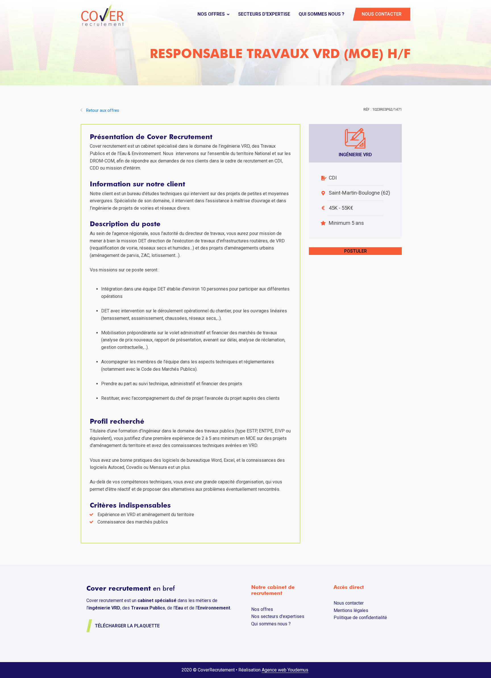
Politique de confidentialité (360, 617)
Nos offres (211, 14)
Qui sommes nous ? (321, 14)
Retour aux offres (102, 110)
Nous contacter (381, 14)
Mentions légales (351, 610)
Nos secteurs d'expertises (277, 616)
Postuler (355, 251)
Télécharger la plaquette (127, 625)
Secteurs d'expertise (264, 14)
